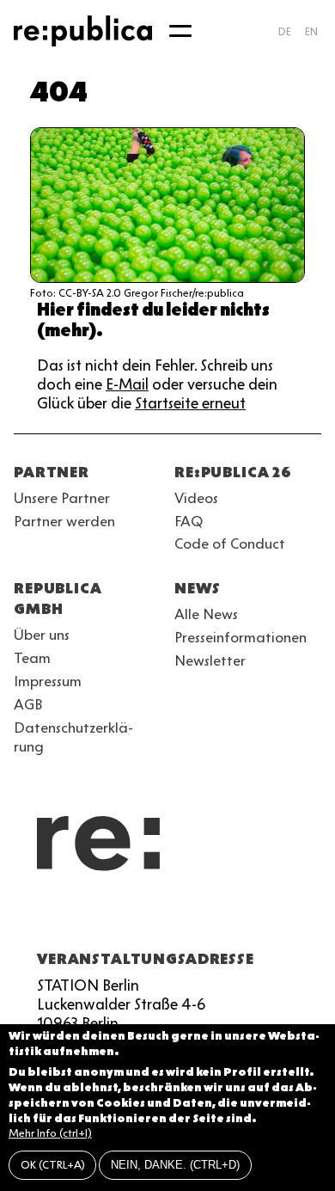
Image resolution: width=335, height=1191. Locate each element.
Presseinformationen (240, 637)
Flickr (178, 917)
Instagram (55, 917)
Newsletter (210, 660)
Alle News (206, 614)
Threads (209, 917)
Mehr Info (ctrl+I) (50, 1133)
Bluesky (86, 917)
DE (284, 31)
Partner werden (64, 521)
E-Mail (127, 384)
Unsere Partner (62, 497)
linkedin (147, 917)
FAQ (188, 521)
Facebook (240, 917)
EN (311, 31)
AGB (28, 704)
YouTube (24, 917)
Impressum (48, 681)
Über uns (42, 634)
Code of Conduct (229, 543)
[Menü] (180, 31)
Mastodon (117, 917)
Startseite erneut (190, 403)
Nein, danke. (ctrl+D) (175, 1164)
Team (32, 657)
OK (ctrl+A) (53, 1164)
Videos (196, 497)
